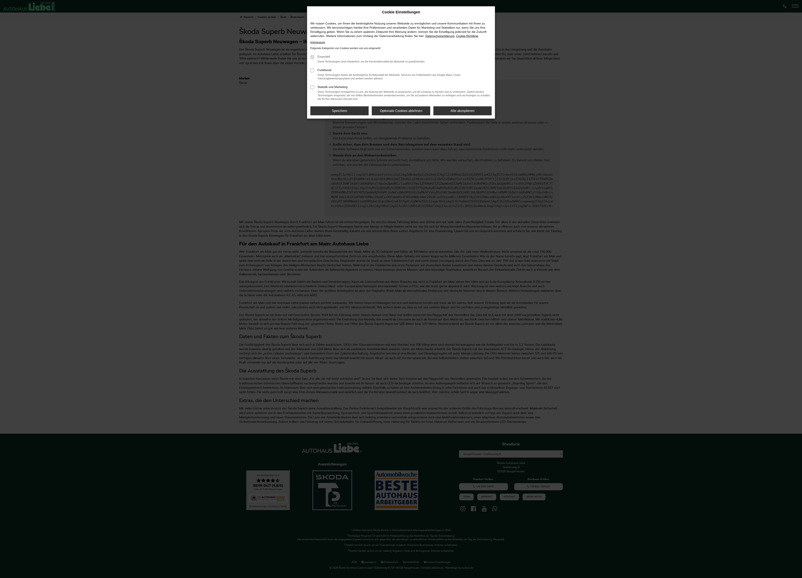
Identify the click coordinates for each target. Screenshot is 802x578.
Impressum (317, 42)
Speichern (339, 111)
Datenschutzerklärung (439, 36)
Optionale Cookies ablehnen (401, 111)
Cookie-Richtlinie (467, 36)
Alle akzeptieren (462, 111)
